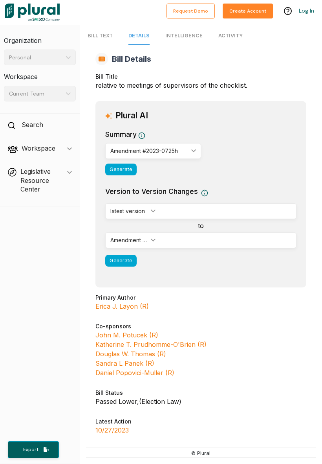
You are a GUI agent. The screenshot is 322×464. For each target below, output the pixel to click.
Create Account (247, 11)
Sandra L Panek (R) (124, 363)
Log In (306, 10)
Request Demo (190, 11)
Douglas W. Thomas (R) (130, 354)
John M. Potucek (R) (126, 335)
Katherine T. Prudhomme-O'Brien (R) (151, 344)
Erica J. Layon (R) (122, 306)
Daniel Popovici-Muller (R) (134, 373)
